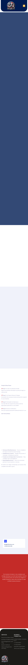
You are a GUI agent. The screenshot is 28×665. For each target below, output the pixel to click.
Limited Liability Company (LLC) (20, 639)
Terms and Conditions (19, 648)
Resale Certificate (5, 645)
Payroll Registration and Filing (7, 642)
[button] (24, 6)
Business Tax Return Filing (7, 639)
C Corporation (17, 642)
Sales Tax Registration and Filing (6, 647)
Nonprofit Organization (19, 646)
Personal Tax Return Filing (7, 637)
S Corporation (17, 644)
